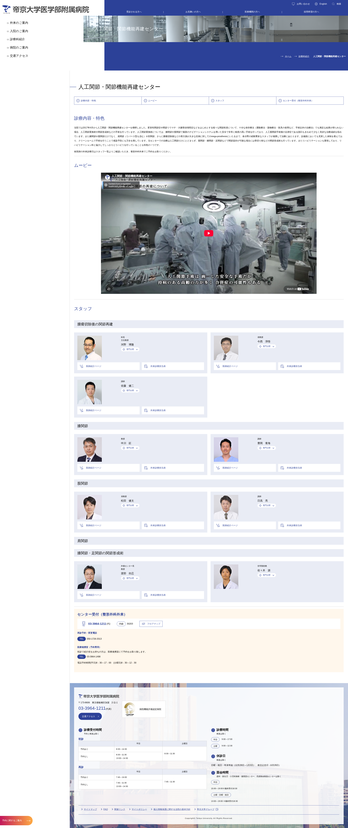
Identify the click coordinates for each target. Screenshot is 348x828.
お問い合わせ (303, 4)
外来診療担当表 (158, 366)
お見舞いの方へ (193, 12)
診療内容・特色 (88, 100)
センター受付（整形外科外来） (298, 100)
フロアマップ (153, 624)
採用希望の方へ (311, 12)
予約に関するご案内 (12, 820)
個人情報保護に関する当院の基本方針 (171, 809)
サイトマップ (90, 809)
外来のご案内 (17, 22)
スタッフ (219, 100)
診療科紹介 (16, 39)
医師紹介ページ (93, 366)
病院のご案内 (17, 47)
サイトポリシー (139, 809)
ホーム (288, 56)
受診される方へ (134, 12)
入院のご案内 (17, 31)
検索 (339, 4)
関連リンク (119, 809)
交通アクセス (17, 55)
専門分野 (130, 349)
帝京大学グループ (205, 809)
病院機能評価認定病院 (150, 709)
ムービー (152, 100)
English (323, 4)
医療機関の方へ (252, 12)
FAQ (105, 809)
